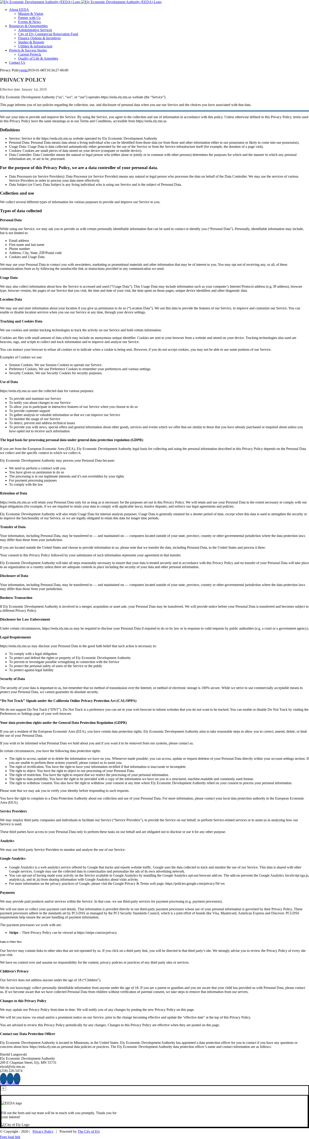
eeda (24, 70)
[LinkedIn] (17, 1078)
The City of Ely (89, 1131)
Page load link (10, 1137)
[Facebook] (3, 1078)
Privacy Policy (43, 1131)
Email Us (299, 1130)
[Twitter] (10, 1078)
